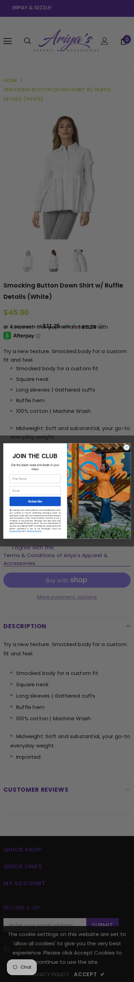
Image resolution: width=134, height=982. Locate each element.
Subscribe (35, 501)
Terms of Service (34, 531)
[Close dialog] (127, 447)
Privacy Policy (16, 531)
